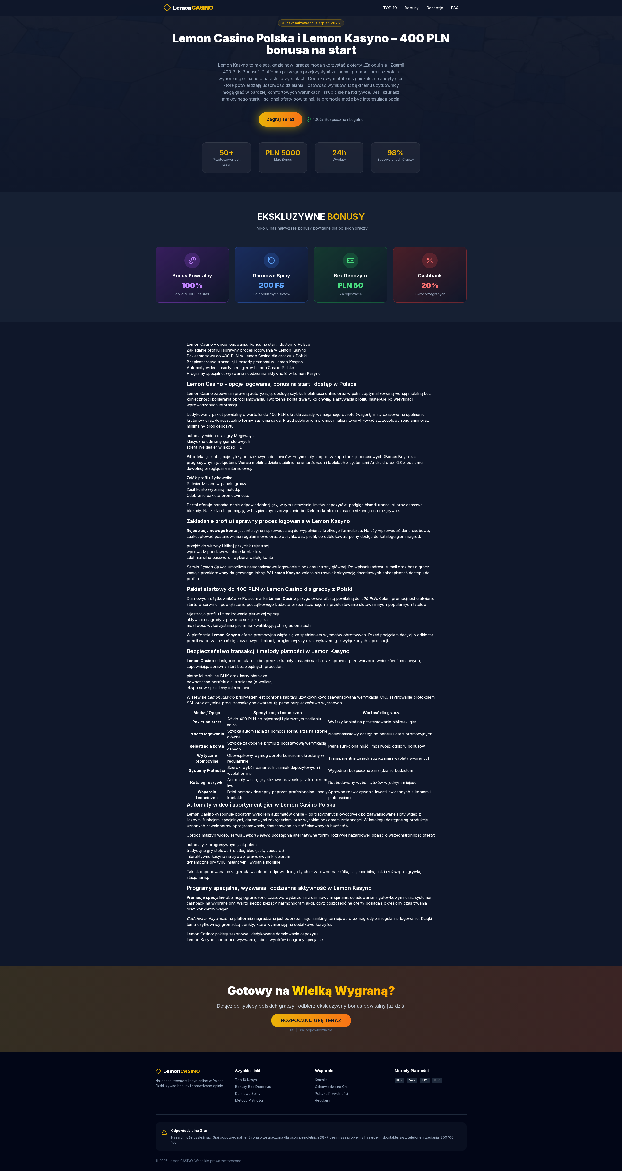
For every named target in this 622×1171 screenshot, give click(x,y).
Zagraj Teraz (280, 119)
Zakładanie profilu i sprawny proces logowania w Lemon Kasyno (246, 350)
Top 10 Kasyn (246, 1080)
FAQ (455, 7)
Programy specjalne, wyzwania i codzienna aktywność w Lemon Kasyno (254, 373)
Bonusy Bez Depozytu (253, 1087)
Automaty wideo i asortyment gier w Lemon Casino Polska (240, 367)
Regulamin (323, 1100)
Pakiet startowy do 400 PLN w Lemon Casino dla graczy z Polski (247, 356)
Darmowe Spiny (247, 1093)
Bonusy (412, 7)
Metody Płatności (249, 1100)
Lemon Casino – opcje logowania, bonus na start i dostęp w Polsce (248, 344)
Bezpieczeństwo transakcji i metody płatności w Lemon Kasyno (245, 361)
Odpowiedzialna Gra (331, 1087)
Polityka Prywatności (331, 1093)
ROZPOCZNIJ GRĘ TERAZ (311, 1020)
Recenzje (434, 7)
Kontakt (321, 1080)
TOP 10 (390, 7)
